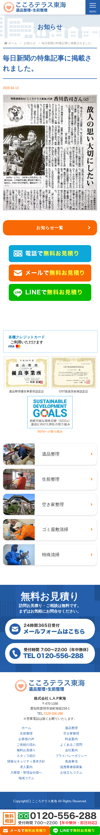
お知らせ (30, 43)
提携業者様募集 (71, 767)
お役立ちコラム (71, 772)
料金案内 (71, 739)
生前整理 (26, 733)
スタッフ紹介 (26, 755)
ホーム (26, 727)
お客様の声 (26, 739)
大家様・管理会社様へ (26, 772)
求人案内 (26, 767)
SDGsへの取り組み (50, 431)
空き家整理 (71, 733)
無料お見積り (26, 750)
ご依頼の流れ (26, 744)
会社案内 (71, 750)
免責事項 (71, 761)
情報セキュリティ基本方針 (26, 761)
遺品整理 (71, 727)
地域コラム (26, 778)
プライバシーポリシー (71, 755)
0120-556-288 (53, 713)
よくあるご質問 (71, 744)
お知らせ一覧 (50, 227)
